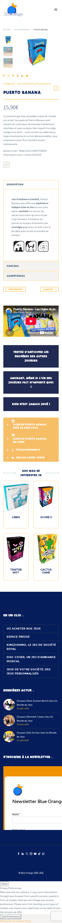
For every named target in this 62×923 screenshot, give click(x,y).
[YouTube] (35, 853)
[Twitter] (27, 853)
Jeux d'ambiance (22, 29)
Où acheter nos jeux (24, 628)
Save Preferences (10, 916)
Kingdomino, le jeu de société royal (31, 647)
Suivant (48, 289)
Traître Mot (16, 571)
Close (4, 883)
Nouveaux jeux (43, 83)
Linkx (16, 517)
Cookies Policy (23, 921)
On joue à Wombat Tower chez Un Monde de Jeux (35, 718)
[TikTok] (39, 853)
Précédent (15, 289)
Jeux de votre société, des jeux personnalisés (29, 671)
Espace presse (18, 636)
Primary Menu (56, 9)
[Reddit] (27, 75)
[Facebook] (18, 853)
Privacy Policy (7, 921)
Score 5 (46, 517)
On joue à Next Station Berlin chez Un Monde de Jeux (37, 702)
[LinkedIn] (22, 75)
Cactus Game (46, 571)
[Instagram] (31, 853)
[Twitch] (43, 853)
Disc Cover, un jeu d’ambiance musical (31, 659)
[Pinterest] (13, 75)
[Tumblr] (17, 75)
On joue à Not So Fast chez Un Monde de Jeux (37, 734)
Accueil (6, 29)
